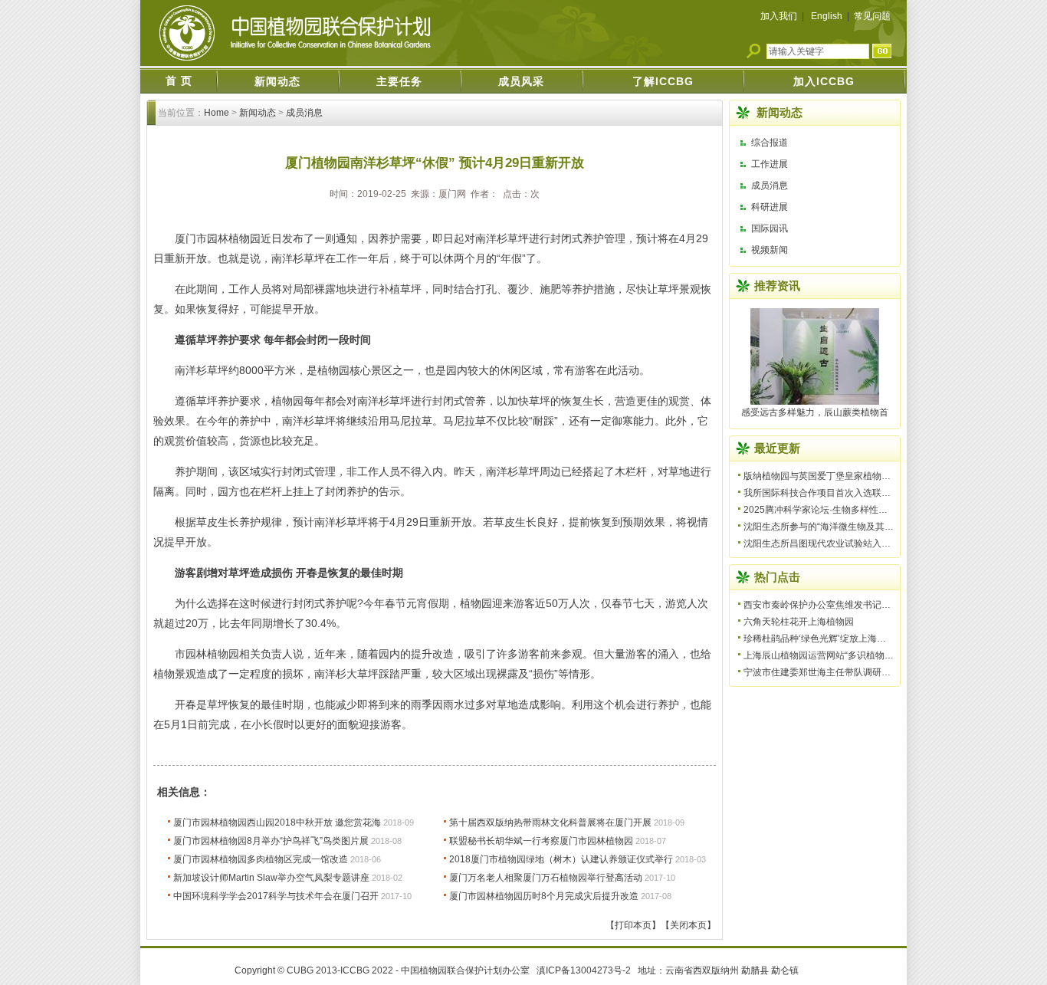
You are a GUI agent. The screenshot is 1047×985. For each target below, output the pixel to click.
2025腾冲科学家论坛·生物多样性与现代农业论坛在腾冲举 (861, 509)
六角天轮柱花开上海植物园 (798, 621)
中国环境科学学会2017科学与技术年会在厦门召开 (276, 896)
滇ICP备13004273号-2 (584, 970)
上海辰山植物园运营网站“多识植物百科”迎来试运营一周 (856, 655)
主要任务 (399, 81)
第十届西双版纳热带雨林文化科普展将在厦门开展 (550, 822)
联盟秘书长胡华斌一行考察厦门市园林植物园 (541, 841)
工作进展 (769, 164)
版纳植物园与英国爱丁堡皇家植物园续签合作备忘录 (849, 476)
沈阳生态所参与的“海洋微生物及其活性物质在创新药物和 (859, 526)
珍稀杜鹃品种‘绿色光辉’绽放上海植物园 (823, 638)
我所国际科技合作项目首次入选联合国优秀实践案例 (849, 493)
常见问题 (872, 16)
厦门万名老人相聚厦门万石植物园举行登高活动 (545, 877)
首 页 (179, 80)
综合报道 (769, 142)
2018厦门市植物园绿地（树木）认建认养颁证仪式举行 (561, 859)
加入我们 (778, 16)
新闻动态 (277, 81)
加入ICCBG (824, 81)
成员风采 (521, 81)
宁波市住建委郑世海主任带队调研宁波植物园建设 (844, 672)
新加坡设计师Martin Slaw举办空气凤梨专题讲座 (271, 877)
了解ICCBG (663, 81)
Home (216, 112)
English (826, 16)
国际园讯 (769, 228)
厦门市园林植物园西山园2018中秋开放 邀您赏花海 (277, 822)
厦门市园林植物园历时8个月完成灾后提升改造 (543, 896)
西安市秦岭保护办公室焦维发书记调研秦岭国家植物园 (853, 604)
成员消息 (304, 112)
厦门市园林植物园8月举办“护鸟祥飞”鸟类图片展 (271, 841)
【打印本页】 (633, 925)
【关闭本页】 (688, 925)
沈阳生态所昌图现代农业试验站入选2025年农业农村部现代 (864, 543)
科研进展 (769, 207)
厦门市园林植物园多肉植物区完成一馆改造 (260, 859)
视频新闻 (769, 250)
